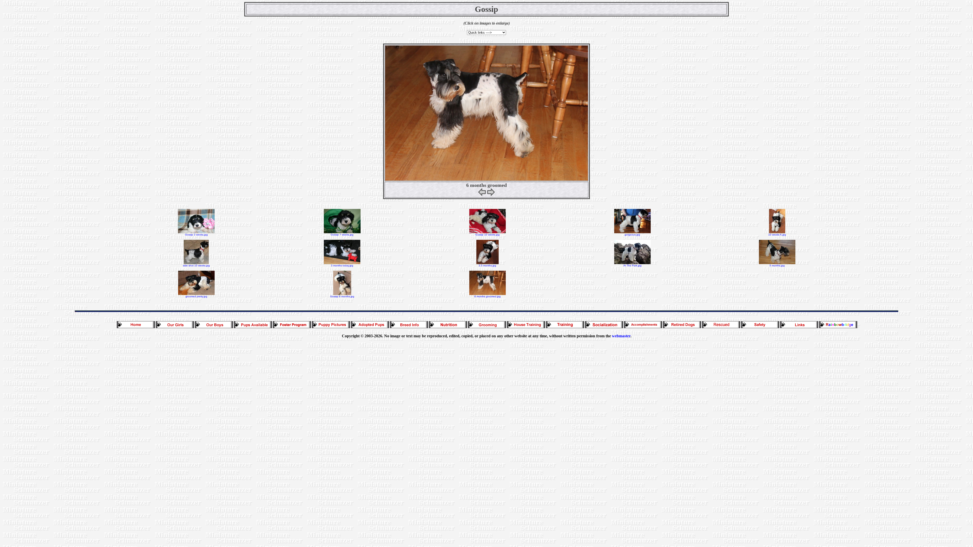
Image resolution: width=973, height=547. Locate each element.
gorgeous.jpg (632, 234)
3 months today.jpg (342, 265)
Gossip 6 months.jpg (342, 296)
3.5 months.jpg (487, 265)
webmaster (621, 336)
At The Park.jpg (632, 265)
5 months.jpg (777, 265)
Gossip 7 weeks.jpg (342, 234)
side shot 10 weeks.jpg (196, 265)
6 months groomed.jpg (487, 296)
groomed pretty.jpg (196, 296)
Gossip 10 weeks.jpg (487, 234)
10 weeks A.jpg (777, 234)
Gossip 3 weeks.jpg (196, 234)
